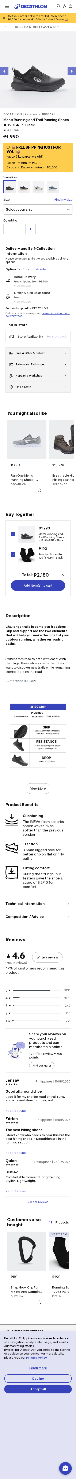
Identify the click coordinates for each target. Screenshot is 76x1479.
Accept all (38, 1389)
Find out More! (42, 1065)
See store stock (56, 336)
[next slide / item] (72, 71)
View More (38, 788)
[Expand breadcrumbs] (5, 27)
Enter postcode (34, 269)
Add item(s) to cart (38, 585)
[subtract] (8, 229)
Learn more (38, 1368)
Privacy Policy (36, 1357)
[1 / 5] (38, 69)
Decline (38, 1378)
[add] (30, 229)
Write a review (47, 957)
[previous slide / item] (4, 71)
